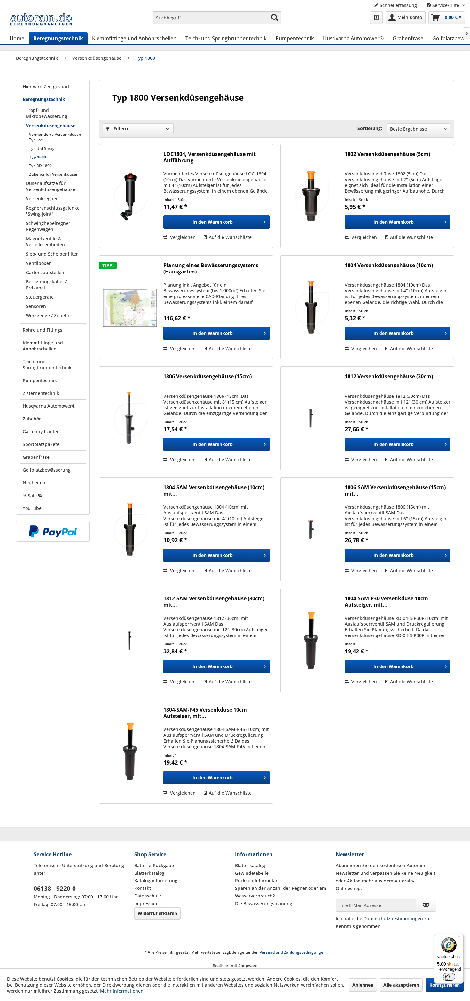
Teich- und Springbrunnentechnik (47, 364)
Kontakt (142, 888)
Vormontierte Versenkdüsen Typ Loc (55, 137)
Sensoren (36, 306)
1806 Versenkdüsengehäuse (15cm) (207, 376)
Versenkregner (42, 199)
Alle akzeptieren (401, 985)
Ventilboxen (39, 263)
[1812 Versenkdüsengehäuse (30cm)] (311, 418)
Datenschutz (147, 896)
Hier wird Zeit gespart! (47, 86)
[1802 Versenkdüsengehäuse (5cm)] (311, 196)
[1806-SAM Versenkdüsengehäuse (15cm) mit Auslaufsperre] (311, 529)
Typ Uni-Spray (41, 148)
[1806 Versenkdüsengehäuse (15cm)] (130, 418)
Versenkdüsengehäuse (50, 125)
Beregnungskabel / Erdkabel (46, 285)
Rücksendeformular (256, 880)
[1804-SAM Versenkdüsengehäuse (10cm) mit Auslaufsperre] (130, 529)
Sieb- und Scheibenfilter (52, 254)
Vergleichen (182, 237)
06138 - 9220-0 (55, 888)
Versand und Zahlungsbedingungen (293, 952)
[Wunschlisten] (376, 17)
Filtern (120, 129)
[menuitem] (217, 17)
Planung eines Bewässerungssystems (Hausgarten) (210, 268)
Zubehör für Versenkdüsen (54, 174)
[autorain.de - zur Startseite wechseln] (41, 19)
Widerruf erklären (157, 913)
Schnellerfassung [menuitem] (398, 5)
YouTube (32, 508)
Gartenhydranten (41, 431)
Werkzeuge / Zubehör (49, 315)
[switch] (449, 977)
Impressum (146, 903)
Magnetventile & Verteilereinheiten (45, 241)
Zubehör (32, 419)
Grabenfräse (36, 457)
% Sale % (32, 495)
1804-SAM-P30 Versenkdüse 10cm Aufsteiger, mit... (386, 601)
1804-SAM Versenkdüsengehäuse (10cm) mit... (213, 490)
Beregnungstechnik (44, 99)
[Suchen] (274, 17)
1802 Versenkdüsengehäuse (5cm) (387, 154)
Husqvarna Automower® (49, 406)
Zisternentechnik (41, 393)
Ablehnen (362, 985)
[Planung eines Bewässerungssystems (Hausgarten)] (130, 307)
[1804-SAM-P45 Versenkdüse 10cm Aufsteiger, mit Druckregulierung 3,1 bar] (130, 751)
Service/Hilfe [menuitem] (445, 5)
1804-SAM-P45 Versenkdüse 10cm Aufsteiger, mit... (205, 712)
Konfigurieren (444, 985)
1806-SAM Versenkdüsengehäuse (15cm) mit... (395, 490)
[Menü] (460, 938)
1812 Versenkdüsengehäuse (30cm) (389, 376)
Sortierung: (369, 128)
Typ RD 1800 (40, 165)
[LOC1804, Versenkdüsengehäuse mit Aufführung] (130, 196)
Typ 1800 (37, 157)
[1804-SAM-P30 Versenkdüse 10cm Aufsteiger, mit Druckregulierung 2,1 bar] (311, 640)
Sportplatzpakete (41, 444)
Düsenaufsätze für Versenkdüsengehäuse (50, 186)
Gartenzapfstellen (45, 272)
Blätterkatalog (149, 873)
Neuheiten (34, 483)
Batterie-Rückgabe (154, 865)
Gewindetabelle (252, 873)
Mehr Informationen (122, 991)
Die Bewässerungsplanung (263, 903)
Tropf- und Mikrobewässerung (46, 113)
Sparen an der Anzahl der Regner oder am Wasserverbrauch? (280, 892)
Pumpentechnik (40, 380)
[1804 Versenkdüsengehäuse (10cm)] (311, 307)
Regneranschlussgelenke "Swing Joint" (53, 211)
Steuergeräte (40, 297)
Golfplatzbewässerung (47, 470)
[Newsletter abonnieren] (426, 905)
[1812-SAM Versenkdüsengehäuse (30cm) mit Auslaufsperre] (130, 640)
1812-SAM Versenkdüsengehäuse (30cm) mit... (213, 601)
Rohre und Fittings (42, 330)
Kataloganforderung (155, 880)
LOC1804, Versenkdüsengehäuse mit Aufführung (209, 157)
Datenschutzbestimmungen (393, 918)
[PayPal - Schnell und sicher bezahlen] (52, 531)
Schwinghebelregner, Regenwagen (49, 226)
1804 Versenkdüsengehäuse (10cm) (389, 265)
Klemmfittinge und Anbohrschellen (43, 346)
